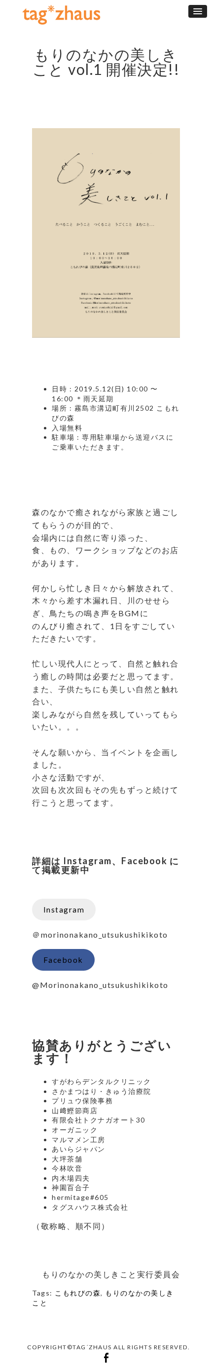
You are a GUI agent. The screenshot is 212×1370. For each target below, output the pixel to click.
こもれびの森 (78, 1293)
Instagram (64, 909)
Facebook (63, 959)
